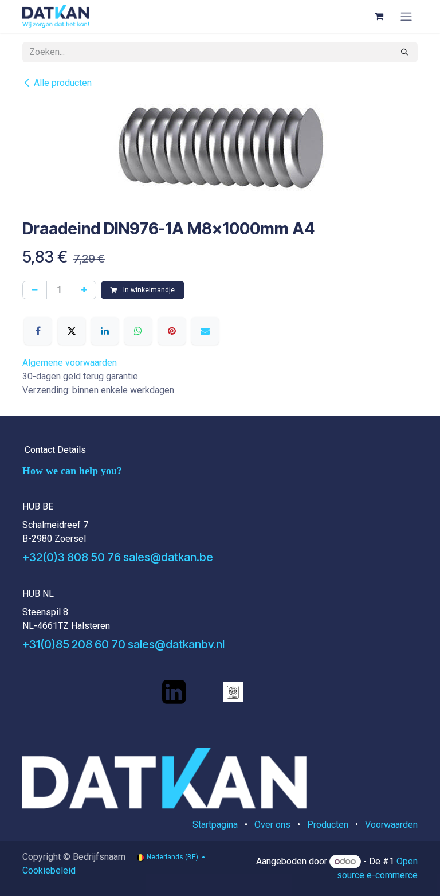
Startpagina (215, 824)
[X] (71, 331)
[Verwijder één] (34, 290)
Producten (327, 824)
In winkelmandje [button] (148, 290)
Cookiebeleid (49, 870)
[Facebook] (38, 331)
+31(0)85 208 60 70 (73, 644)
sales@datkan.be (168, 557)
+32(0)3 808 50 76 (71, 557)
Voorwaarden (391, 824)
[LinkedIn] (105, 331)
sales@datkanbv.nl (176, 644)
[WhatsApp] (138, 331)
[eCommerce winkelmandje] (378, 16)
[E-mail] (205, 331)
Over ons (272, 824)
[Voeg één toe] (84, 290)
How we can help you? (72, 470)
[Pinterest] (172, 331)
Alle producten (63, 82)
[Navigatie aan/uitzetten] (406, 16)
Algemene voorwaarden (69, 362)
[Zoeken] (404, 52)
